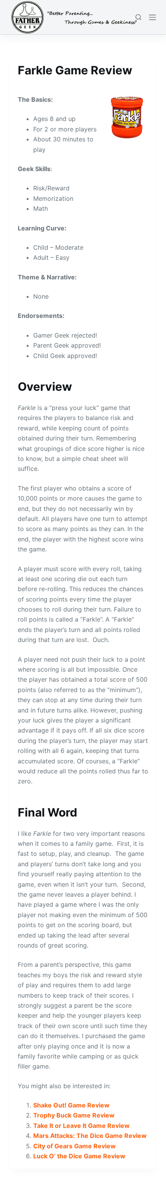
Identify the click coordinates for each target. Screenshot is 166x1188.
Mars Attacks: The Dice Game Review (90, 1135)
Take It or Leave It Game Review (81, 1125)
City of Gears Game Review (74, 1146)
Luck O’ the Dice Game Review (79, 1156)
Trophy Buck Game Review (74, 1115)
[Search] (138, 17)
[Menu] (152, 17)
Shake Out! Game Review (71, 1105)
